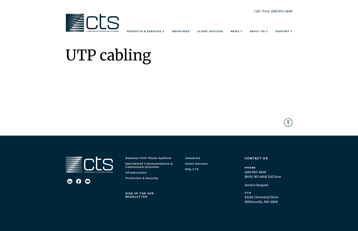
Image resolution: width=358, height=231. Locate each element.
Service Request (256, 185)
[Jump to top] (288, 122)
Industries (181, 31)
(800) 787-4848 (256, 177)
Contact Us (256, 158)
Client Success (210, 31)
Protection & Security (141, 178)
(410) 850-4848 (255, 172)
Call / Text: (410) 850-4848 (273, 11)
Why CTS (192, 169)
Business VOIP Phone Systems (148, 158)
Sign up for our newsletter (139, 195)
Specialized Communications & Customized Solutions (148, 165)
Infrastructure (136, 172)
